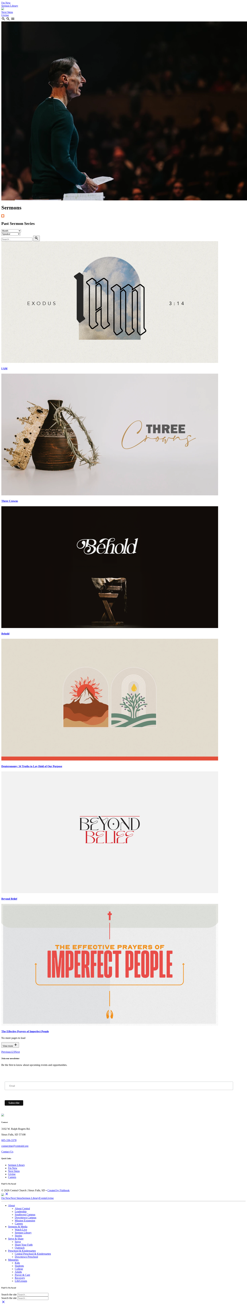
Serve (18, 1241)
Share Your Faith (24, 1244)
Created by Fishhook (58, 1190)
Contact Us (7, 1151)
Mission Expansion (25, 1220)
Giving (5, 15)
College (19, 1268)
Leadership (21, 1211)
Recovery (20, 1277)
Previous (6, 1051)
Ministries (13, 1259)
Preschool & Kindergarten (22, 1250)
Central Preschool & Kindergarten (33, 1253)
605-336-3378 (8, 1140)
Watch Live (21, 1229)
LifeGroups (21, 1281)
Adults (18, 1271)
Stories (18, 1235)
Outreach (20, 1247)
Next (17, 1051)
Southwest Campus (25, 1214)
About (11, 1205)
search (3, 19)
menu (13, 19)
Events (42, 1198)
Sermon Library (9, 5)
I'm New (6, 2)
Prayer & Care (22, 1274)
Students (19, 1265)
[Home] (2, 9)
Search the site (9, 1294)
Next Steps (7, 12)
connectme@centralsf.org (14, 1146)
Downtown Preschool (26, 1256)
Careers (12, 1177)
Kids (17, 1262)
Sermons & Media (17, 1226)
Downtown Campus (25, 1217)
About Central (22, 1208)
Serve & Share (16, 1238)
